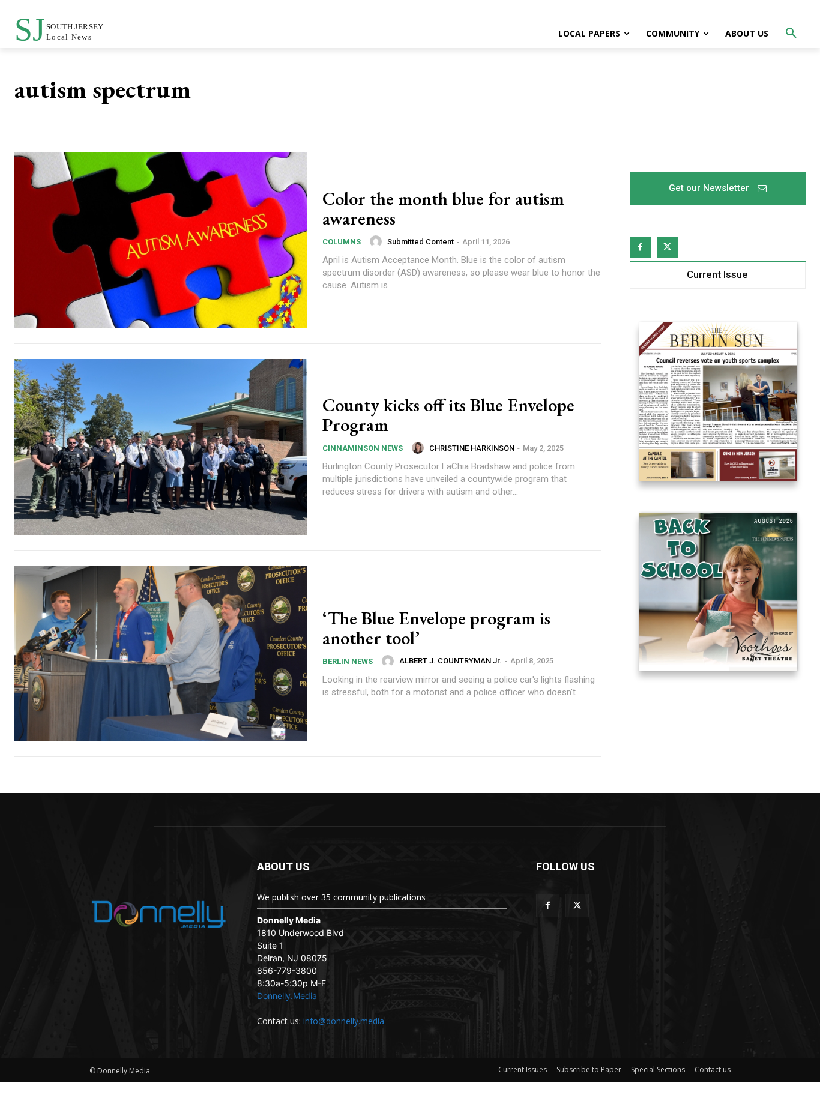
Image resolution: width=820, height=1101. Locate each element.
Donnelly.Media (287, 996)
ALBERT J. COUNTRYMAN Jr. (450, 660)
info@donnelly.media (343, 1021)
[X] (667, 247)
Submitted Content (420, 241)
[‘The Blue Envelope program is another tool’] (160, 653)
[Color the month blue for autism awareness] (160, 240)
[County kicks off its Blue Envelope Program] (160, 447)
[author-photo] (377, 241)
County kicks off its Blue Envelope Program (448, 414)
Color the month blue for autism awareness (443, 208)
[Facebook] (640, 247)
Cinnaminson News (362, 448)
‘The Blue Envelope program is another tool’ (436, 628)
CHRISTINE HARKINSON (471, 448)
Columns (341, 241)
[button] (791, 33)
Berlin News (347, 661)
